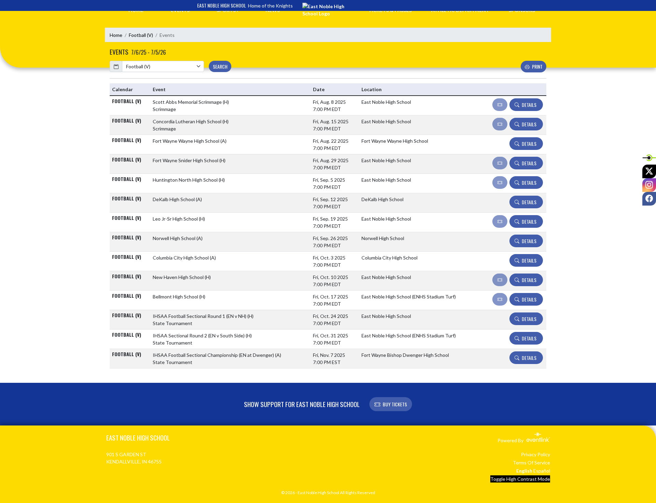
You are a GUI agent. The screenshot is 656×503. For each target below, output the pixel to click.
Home (116, 35)
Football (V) (141, 35)
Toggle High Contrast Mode (520, 479)
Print (537, 66)
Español (541, 471)
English (524, 471)
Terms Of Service (531, 462)
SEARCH (220, 66)
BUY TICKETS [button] (395, 404)
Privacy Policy (535, 454)
